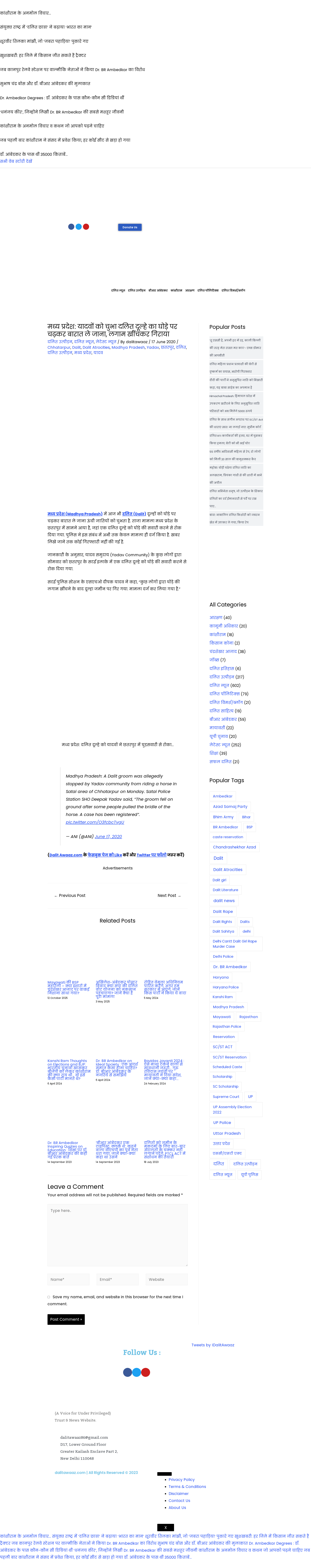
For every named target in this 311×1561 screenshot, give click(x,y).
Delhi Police (223, 956)
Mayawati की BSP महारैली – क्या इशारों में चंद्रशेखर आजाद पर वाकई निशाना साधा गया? (68, 988)
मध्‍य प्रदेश (83, 352)
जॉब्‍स (214, 660)
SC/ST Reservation (230, 1057)
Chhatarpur (59, 347)
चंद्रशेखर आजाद (223, 651)
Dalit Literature (225, 889)
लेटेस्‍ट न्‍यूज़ (106, 341)
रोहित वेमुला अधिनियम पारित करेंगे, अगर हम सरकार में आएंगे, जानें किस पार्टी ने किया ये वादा (165, 988)
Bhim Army (223, 817)
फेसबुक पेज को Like (105, 855)
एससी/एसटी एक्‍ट (227, 1153)
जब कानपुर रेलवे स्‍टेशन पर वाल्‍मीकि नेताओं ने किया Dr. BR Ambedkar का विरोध (84, 1543)
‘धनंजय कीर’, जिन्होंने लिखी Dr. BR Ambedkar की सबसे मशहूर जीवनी (135, 1550)
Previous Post (69, 895)
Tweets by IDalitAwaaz (212, 1345)
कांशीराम (176, 290)
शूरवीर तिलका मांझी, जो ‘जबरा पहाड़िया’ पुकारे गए (189, 1536)
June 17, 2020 (108, 836)
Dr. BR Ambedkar (230, 967)
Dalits (245, 921)
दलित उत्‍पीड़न (137, 290)
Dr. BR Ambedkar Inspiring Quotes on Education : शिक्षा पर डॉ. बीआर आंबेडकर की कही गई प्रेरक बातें (67, 1150)
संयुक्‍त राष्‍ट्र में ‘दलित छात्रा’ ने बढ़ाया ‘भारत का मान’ (98, 1536)
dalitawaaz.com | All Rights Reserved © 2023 (96, 1472)
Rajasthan (248, 1016)
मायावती (217, 728)
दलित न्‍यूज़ (118, 290)
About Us (177, 1507)
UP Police (222, 1122)
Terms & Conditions (187, 1486)
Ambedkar (223, 796)
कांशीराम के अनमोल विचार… (25, 1536)
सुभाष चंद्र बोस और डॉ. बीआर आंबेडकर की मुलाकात (202, 1543)
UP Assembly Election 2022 (232, 1109)
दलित (181, 347)
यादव (98, 352)
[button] (130, 227)
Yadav (153, 347)
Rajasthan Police (227, 1026)
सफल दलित (220, 761)
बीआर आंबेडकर (158, 290)
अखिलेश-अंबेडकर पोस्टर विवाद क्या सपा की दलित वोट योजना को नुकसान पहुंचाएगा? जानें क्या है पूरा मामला (117, 989)
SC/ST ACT (223, 1046)
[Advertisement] (155, 195)
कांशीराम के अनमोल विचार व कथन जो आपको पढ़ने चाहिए (251, 1550)
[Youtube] (86, 227)
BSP (250, 827)
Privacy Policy (182, 1479)
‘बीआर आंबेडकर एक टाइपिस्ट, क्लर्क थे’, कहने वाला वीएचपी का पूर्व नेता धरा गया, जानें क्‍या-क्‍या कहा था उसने (117, 1150)
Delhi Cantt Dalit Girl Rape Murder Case (235, 944)
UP (250, 1096)
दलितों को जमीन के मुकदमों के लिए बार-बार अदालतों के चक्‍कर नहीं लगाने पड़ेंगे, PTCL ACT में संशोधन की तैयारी (165, 1150)
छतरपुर (167, 347)
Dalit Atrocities (96, 347)
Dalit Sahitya (223, 931)
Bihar (246, 817)
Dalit (76, 347)
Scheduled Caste (227, 1067)
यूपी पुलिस (249, 1174)
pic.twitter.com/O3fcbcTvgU (95, 822)
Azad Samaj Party (230, 806)
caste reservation (228, 837)
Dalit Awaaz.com (65, 855)
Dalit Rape (223, 911)
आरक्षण (190, 290)
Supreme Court (226, 1096)
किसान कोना (221, 643)
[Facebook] (71, 227)
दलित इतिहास (221, 668)
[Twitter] (79, 227)
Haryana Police (226, 987)
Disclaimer (179, 1493)
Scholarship (222, 1076)
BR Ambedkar (225, 827)
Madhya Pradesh (128, 347)
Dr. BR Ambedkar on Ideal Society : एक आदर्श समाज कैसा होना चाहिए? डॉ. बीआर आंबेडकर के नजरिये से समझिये (117, 1068)
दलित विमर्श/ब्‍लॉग (233, 290)
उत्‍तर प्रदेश (221, 1143)
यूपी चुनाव (218, 736)
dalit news (224, 901)
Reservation (224, 1036)
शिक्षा (213, 753)
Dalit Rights (222, 921)
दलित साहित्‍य (221, 711)
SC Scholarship (225, 1086)
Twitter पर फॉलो (151, 855)
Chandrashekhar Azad (234, 847)
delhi (247, 931)
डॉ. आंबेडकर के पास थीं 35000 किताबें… (158, 1557)
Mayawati (222, 1016)
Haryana (221, 977)
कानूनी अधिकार (223, 626)
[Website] (167, 1280)
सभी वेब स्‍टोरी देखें (16, 161)
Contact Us (179, 1500)
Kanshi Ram (223, 997)
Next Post (169, 895)
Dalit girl (219, 880)
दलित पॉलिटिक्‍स (208, 290)
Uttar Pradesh (227, 1133)
